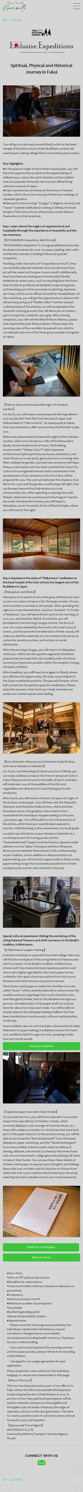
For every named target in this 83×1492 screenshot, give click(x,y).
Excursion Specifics (41, 1046)
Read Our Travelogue (41, 1247)
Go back (16, 20)
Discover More (41, 1257)
